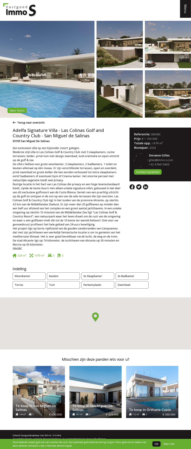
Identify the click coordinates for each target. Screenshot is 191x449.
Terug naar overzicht (31, 122)
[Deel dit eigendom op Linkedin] (145, 186)
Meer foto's (17, 110)
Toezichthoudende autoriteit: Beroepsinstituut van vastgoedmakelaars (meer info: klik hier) (59, 438)
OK (156, 444)
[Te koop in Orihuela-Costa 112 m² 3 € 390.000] (152, 391)
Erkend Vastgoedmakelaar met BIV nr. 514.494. (37, 435)
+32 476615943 (159, 164)
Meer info (169, 444)
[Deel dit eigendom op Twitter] (139, 186)
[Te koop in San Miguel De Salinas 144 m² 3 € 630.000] (39, 391)
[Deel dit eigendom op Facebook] (132, 186)
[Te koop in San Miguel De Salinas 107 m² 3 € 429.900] (95, 391)
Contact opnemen (147, 172)
